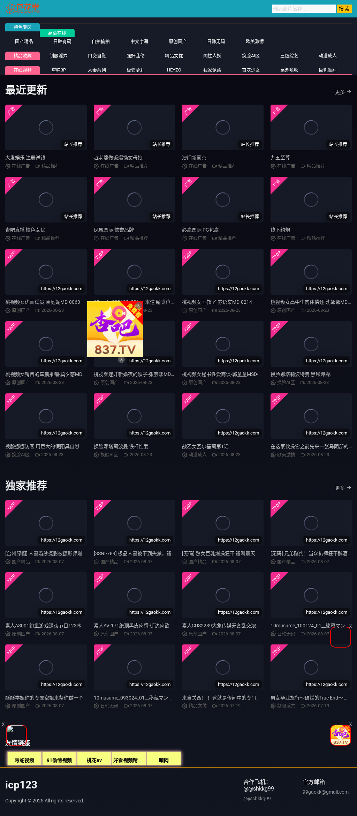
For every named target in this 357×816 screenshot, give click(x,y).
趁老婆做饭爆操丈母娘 (118, 157)
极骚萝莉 (136, 70)
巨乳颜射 (328, 70)
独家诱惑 (212, 70)
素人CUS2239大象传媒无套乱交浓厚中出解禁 (231, 625)
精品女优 (174, 55)
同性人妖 (212, 55)
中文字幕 (139, 41)
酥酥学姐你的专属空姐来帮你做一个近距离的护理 (59, 698)
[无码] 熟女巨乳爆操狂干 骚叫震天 (218, 553)
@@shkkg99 (257, 798)
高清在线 (57, 33)
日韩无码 (216, 41)
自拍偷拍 (101, 41)
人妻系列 (97, 70)
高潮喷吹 (289, 70)
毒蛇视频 (24, 760)
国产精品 (24, 41)
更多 (340, 92)
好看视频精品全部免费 (137, 760)
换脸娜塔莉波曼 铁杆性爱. (122, 446)
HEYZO (174, 70)
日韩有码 (62, 41)
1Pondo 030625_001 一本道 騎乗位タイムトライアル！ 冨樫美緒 (164, 302)
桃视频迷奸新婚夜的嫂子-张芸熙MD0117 (138, 374)
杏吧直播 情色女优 (25, 230)
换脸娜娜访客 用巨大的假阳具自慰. (43, 446)
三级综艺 (289, 55)
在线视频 (23, 70)
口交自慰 (97, 55)
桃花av (94, 760)
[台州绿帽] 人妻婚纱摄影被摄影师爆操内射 (51, 553)
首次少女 (251, 70)
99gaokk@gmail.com (326, 792)
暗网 (164, 760)
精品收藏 (23, 55)
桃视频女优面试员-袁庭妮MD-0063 (42, 302)
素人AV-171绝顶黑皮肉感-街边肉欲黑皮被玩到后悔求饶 (153, 625)
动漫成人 (328, 55)
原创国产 (178, 41)
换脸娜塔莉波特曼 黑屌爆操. (301, 374)
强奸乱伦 (136, 55)
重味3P (59, 70)
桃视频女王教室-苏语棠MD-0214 (217, 302)
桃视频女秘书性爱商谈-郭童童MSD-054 (224, 374)
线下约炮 (280, 230)
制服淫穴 (59, 55)
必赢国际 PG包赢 (200, 230)
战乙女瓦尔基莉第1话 (205, 446)
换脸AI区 (251, 55)
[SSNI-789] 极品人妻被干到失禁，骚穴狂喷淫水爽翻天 (152, 553)
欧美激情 (255, 41)
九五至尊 (280, 157)
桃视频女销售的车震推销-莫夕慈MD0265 (49, 374)
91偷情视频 (59, 760)
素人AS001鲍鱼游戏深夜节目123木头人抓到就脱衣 (60, 625)
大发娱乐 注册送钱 (25, 157)
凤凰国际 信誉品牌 (114, 230)
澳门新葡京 (194, 157)
